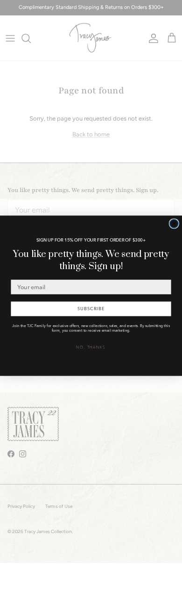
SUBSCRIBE (91, 308)
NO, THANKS (90, 347)
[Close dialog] (173, 223)
